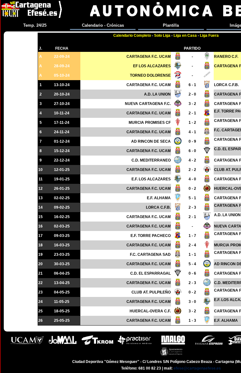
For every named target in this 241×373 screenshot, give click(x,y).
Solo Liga (162, 35)
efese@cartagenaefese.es (197, 368)
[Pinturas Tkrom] (97, 344)
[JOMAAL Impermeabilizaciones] (62, 344)
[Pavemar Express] (209, 344)
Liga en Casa (185, 35)
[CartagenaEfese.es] (32, 11)
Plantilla (171, 25)
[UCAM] (27, 344)
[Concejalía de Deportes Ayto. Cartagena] (171, 355)
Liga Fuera (209, 35)
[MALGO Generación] (173, 344)
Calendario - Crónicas (103, 25)
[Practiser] (134, 344)
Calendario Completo (132, 35)
